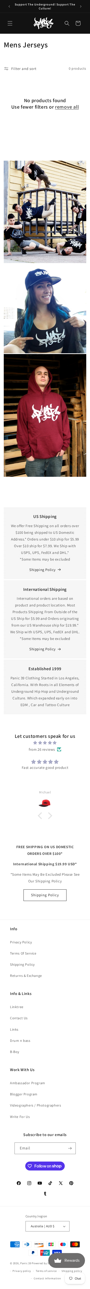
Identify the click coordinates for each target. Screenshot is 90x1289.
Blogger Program (24, 1094)
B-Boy (14, 1051)
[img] (45, 742)
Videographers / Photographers (35, 1105)
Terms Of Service (23, 953)
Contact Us (19, 1018)
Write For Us (20, 1116)
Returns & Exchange (26, 975)
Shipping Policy (42, 569)
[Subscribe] (70, 1148)
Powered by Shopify (45, 1263)
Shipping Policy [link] (42, 649)
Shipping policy (72, 1271)
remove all (67, 107)
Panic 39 (25, 1263)
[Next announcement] (80, 6)
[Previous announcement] (9, 6)
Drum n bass (20, 1040)
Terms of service (46, 1271)
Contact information (47, 1278)
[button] (10, 23)
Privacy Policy (21, 942)
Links (14, 1029)
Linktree (17, 1007)
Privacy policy (21, 1271)
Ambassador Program (27, 1083)
